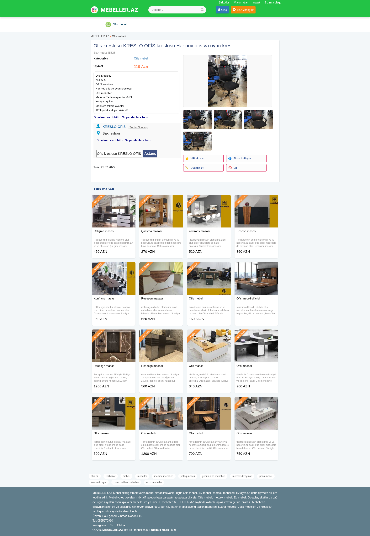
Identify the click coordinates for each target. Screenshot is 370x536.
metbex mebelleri (163, 476)
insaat (256, 2)
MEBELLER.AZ (100, 36)
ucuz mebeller (154, 482)
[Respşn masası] (256, 199)
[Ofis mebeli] (209, 267)
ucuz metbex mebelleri (126, 482)
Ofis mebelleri (104, 92)
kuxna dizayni (98, 482)
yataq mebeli (188, 476)
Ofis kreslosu (103, 75)
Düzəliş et (197, 167)
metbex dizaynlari (242, 476)
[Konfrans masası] (113, 267)
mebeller (142, 476)
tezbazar (110, 476)
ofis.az (94, 476)
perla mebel (265, 476)
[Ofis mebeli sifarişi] (256, 267)
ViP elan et (197, 158)
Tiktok (121, 525)
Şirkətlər (224, 2)
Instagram (99, 525)
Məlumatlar (241, 2)
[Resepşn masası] (161, 267)
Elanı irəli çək (242, 158)
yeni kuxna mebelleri (213, 476)
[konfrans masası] (209, 199)
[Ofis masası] (209, 334)
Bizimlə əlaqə (273, 2)
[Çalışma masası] (113, 199)
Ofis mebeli (119, 36)
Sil (235, 167)
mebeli (126, 476)
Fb (111, 525)
